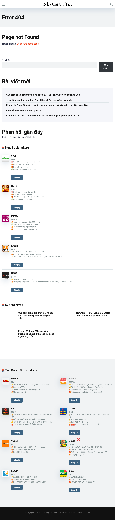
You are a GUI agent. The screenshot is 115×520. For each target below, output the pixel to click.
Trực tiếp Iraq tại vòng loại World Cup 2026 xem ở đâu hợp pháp (39, 100)
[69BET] (5, 161)
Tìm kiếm (6, 60)
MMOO (15, 216)
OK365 (72, 441)
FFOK (14, 408)
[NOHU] (5, 191)
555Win (72, 378)
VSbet (14, 441)
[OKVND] (63, 414)
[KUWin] (5, 476)
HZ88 (14, 273)
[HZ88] (5, 278)
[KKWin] (5, 251)
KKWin (14, 245)
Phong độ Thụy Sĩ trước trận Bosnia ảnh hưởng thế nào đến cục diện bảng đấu (47, 105)
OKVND (72, 408)
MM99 (14, 378)
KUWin (14, 471)
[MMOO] (5, 221)
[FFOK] (5, 414)
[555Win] (63, 383)
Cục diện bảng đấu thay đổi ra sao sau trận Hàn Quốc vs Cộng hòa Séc (43, 94)
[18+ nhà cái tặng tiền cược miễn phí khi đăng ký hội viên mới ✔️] (57, 4)
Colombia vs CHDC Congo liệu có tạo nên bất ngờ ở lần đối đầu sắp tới (42, 115)
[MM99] (5, 383)
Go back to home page (28, 44)
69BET (14, 155)
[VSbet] (5, 446)
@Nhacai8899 (84, 513)
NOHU (14, 186)
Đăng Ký (17, 177)
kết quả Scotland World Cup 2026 (23, 110)
